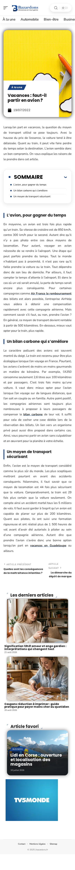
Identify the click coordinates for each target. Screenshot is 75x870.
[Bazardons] (25, 8)
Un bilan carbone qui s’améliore (30, 190)
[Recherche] (55, 8)
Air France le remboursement (51, 294)
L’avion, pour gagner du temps (29, 184)
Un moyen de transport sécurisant (31, 196)
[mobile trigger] (6, 8)
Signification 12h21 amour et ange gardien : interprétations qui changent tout (35, 647)
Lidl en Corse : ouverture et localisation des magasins (36, 759)
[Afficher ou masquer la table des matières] (55, 177)
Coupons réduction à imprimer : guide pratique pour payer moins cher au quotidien (36, 705)
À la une (17, 87)
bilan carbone (33, 414)
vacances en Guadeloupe (48, 546)
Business (18, 749)
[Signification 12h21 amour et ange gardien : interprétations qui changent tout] (37, 621)
